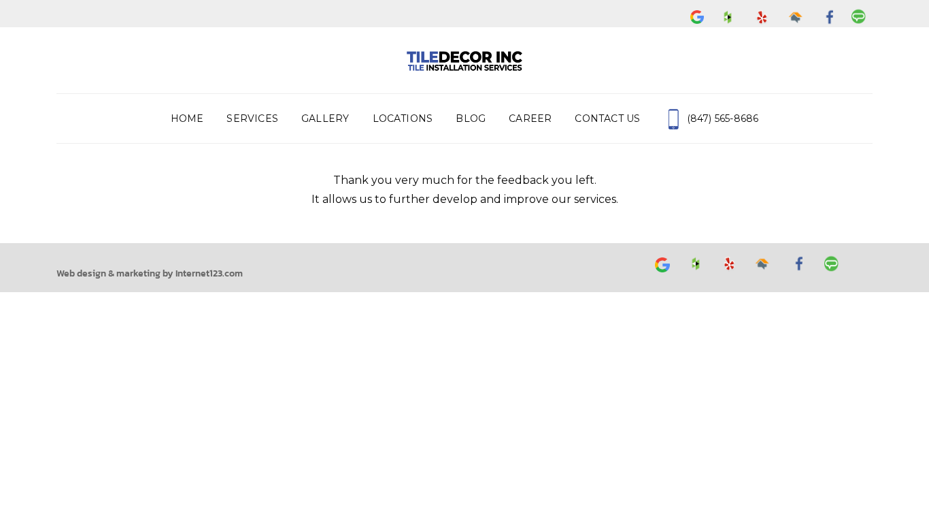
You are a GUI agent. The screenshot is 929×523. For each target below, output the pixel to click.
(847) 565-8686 (720, 118)
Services (252, 118)
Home (187, 118)
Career (530, 118)
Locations (403, 118)
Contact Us (607, 118)
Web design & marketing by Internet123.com (149, 273)
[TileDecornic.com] (464, 60)
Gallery (325, 118)
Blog (471, 118)
